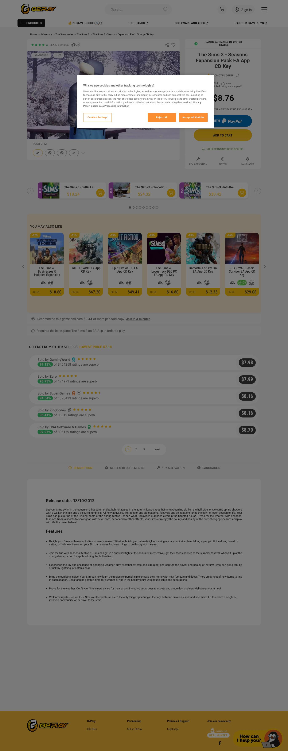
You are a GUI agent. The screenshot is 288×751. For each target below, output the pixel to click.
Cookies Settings (97, 117)
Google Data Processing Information (110, 105)
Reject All (162, 117)
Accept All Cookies (193, 117)
